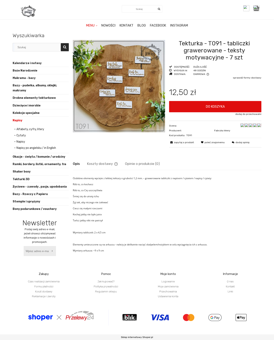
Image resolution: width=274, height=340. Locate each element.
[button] (181, 142)
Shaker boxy (21, 171)
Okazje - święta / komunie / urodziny (39, 156)
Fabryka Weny (222, 130)
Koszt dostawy (43, 291)
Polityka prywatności (106, 286)
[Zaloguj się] (246, 8)
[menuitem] (91, 25)
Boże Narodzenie (25, 70)
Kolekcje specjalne (26, 113)
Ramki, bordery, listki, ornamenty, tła (39, 164)
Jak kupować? (106, 281)
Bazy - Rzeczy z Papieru (30, 194)
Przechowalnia (168, 291)
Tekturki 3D (21, 179)
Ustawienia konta (168, 296)
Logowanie (168, 281)
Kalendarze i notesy (27, 63)
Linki (230, 291)
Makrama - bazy (24, 78)
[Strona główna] (29, 11)
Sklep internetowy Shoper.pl (137, 337)
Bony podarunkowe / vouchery (35, 209)
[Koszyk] (257, 8)
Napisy (17, 120)
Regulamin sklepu (106, 291)
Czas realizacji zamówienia (44, 281)
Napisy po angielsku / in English (36, 148)
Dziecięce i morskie (27, 105)
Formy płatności (43, 286)
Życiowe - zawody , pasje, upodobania (40, 186)
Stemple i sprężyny (26, 201)
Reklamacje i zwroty (44, 296)
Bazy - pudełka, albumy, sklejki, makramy (35, 88)
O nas (230, 281)
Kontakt (230, 286)
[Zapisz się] (53, 251)
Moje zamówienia (168, 286)
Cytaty (21, 135)
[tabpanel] (167, 214)
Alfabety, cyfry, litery (30, 129)
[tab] (80, 163)
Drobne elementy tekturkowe (34, 98)
